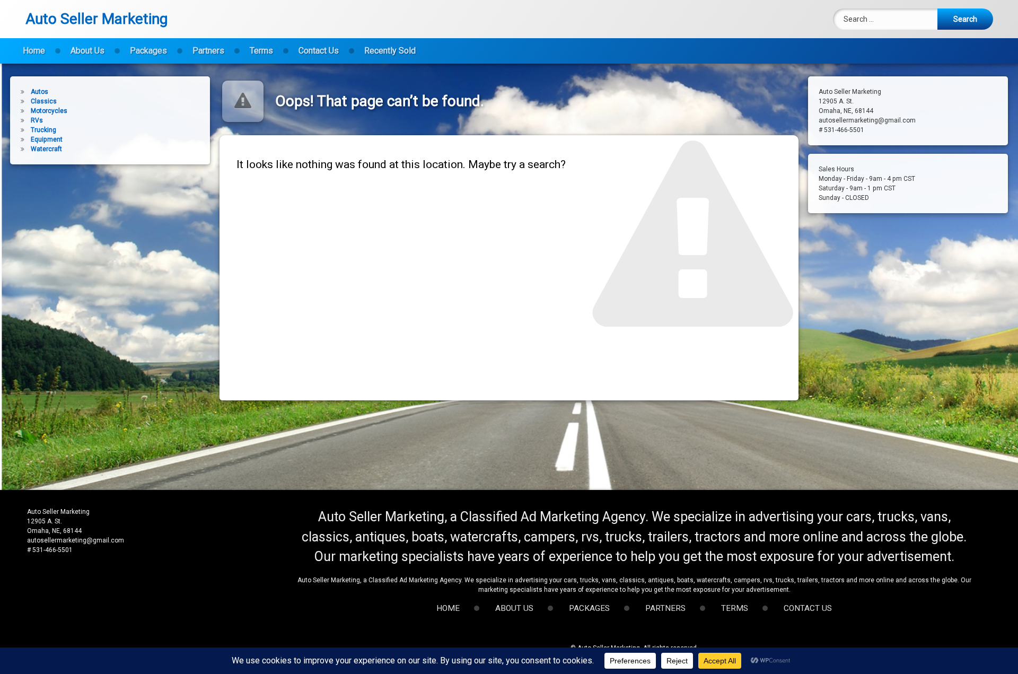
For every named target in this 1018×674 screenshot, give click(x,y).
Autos (39, 91)
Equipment (47, 139)
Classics (44, 101)
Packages (148, 51)
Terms (261, 51)
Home (34, 51)
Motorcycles (49, 111)
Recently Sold (390, 51)
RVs (37, 120)
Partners (208, 51)
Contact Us (319, 51)
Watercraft (46, 149)
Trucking (43, 130)
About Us (87, 51)
